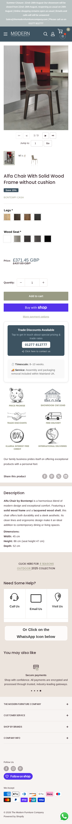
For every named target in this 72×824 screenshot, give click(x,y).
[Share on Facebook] (44, 476)
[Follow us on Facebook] (6, 768)
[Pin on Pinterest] (51, 476)
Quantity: (9, 282)
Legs (8, 210)
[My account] (53, 34)
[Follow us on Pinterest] (20, 768)
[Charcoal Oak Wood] (38, 217)
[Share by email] (65, 476)
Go (47, 143)
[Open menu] (5, 34)
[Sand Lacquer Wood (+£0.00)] (18, 239)
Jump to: (25, 143)
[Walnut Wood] (28, 217)
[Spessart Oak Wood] (18, 217)
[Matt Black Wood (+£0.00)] (48, 239)
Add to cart (36, 296)
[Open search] (46, 34)
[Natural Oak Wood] (8, 217)
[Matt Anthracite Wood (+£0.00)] (38, 239)
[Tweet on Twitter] (58, 476)
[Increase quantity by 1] (43, 282)
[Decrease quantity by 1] (21, 282)
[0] (63, 31)
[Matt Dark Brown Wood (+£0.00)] (28, 239)
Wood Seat (12, 231)
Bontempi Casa (14, 197)
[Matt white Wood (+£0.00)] (8, 239)
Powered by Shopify (14, 816)
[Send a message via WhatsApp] (64, 816)
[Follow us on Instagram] (13, 768)
